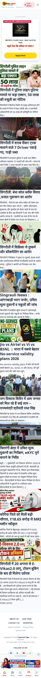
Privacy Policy (28, 627)
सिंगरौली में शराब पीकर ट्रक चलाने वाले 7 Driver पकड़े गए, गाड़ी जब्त (18, 147)
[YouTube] (23, 653)
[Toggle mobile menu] (37, 4)
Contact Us (13, 623)
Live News (29, 5)
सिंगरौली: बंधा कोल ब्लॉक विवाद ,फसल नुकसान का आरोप (20, 194)
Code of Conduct (14, 627)
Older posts (6, 602)
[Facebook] (11, 653)
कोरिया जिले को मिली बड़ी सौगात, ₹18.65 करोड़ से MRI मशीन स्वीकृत (20, 519)
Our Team (26, 619)
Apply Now (20, 55)
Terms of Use (21, 630)
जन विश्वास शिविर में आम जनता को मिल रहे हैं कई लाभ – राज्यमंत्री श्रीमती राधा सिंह (20, 403)
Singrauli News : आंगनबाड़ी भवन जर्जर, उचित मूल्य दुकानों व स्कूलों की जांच (18, 299)
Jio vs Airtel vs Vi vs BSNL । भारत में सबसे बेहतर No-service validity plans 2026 (19, 351)
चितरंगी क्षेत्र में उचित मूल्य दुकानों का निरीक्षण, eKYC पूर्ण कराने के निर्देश (19, 452)
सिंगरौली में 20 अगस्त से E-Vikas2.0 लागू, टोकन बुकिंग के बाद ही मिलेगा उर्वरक (19, 568)
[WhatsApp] (30, 653)
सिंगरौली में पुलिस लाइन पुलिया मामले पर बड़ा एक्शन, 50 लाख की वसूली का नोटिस (19, 94)
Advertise (28, 623)
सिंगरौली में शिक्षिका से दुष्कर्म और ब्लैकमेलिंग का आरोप (18, 249)
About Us (14, 619)
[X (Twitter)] (17, 653)
